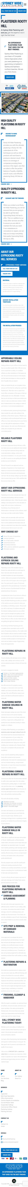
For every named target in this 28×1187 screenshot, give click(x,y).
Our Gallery (18, 1076)
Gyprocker (4, 1094)
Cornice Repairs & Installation (10, 1100)
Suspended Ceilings (7, 1105)
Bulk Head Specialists (7, 1096)
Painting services (6, 1111)
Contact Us (4, 1124)
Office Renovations (7, 1098)
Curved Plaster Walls (7, 1102)
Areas (3, 1126)
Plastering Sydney (6, 1109)
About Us (18, 1078)
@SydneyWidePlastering (8, 1139)
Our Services (5, 1078)
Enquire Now (22, 11)
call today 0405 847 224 (9, 11)
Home (3, 1076)
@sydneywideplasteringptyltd (10, 1142)
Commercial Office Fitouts (9, 1107)
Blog (2, 1080)
